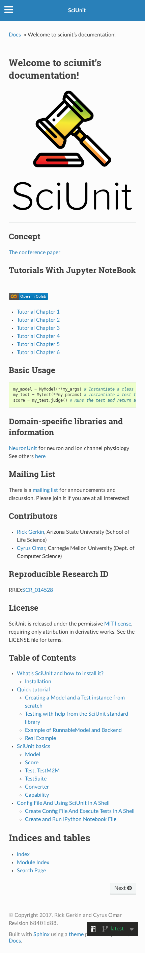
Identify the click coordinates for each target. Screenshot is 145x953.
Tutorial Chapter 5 (38, 344)
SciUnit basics (33, 746)
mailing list (45, 490)
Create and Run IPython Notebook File (70, 819)
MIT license (117, 624)
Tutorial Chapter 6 (38, 352)
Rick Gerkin (30, 532)
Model (32, 754)
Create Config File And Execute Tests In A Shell (80, 811)
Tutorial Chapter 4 (38, 336)
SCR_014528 (37, 590)
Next (120, 888)
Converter (37, 787)
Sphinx (41, 934)
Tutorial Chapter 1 (38, 312)
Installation (38, 681)
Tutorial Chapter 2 (38, 320)
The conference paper (34, 252)
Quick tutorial (33, 689)
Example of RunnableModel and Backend (73, 730)
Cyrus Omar (31, 548)
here (40, 456)
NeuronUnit (23, 448)
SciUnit (77, 10)
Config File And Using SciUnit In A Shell (63, 803)
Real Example (40, 738)
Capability (37, 795)
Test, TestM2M (42, 770)
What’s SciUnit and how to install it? (60, 673)
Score (31, 762)
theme (76, 934)
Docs (15, 34)
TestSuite (36, 779)
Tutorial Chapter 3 (38, 328)
